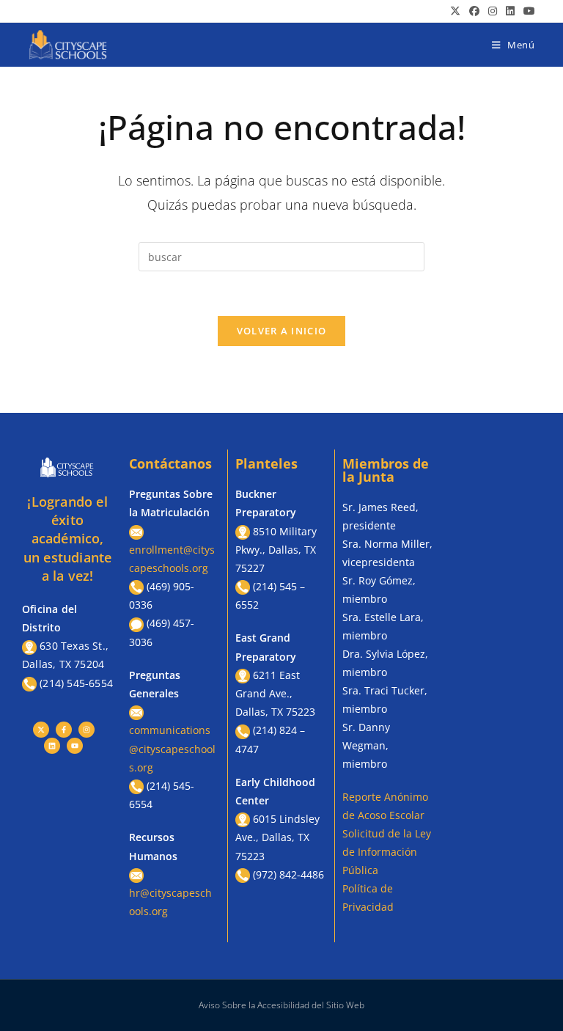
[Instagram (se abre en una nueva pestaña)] (492, 11)
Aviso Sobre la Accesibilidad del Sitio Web (281, 1005)
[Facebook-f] (64, 730)
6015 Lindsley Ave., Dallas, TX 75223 (277, 837)
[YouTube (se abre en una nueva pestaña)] (527, 11)
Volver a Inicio (282, 330)
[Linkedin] (52, 746)
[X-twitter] (41, 730)
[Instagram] (86, 730)
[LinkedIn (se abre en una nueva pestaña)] (510, 11)
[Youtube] (75, 746)
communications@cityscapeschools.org (172, 748)
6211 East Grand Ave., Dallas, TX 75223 (275, 693)
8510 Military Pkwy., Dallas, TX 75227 (276, 549)
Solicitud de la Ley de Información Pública (386, 851)
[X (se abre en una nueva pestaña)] (455, 11)
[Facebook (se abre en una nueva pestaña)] (474, 11)
